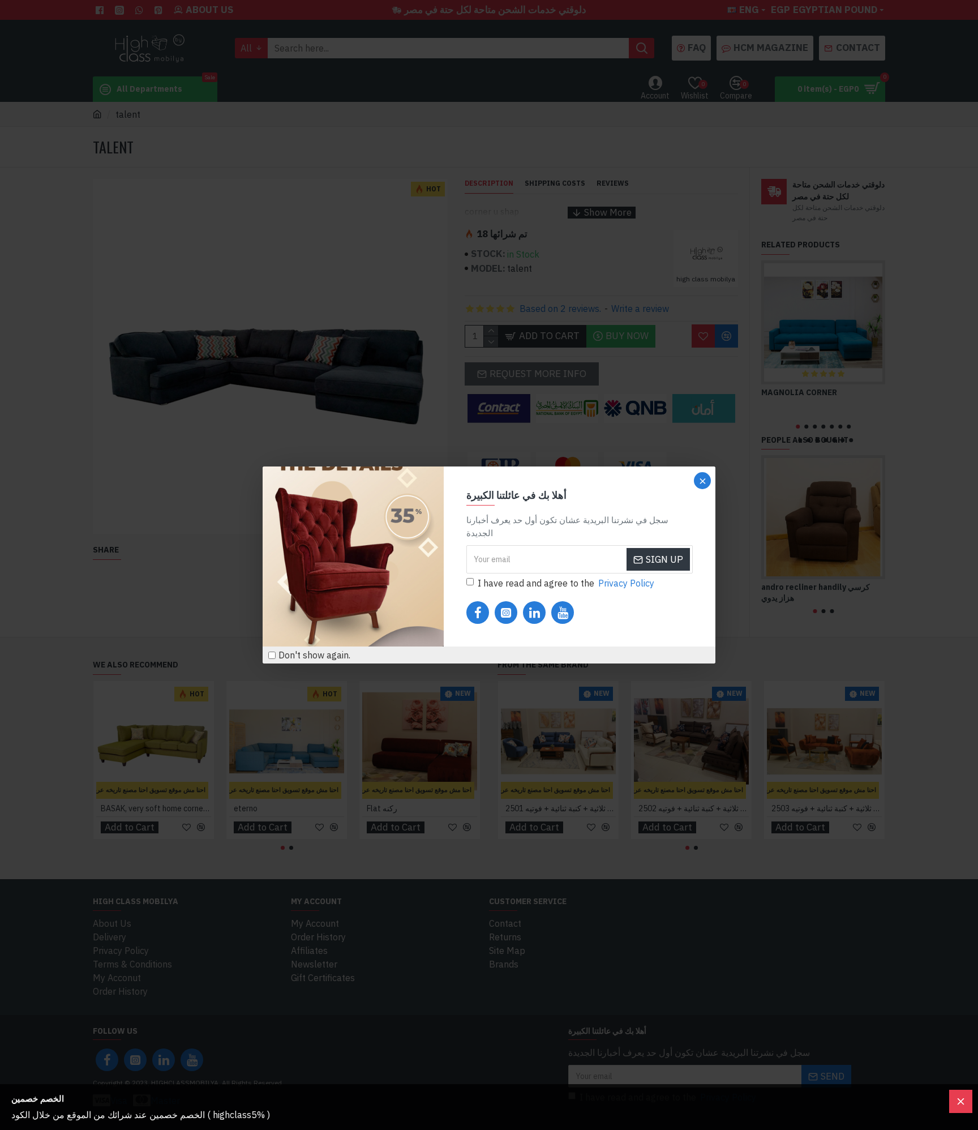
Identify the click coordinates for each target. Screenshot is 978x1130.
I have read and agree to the (566, 583)
